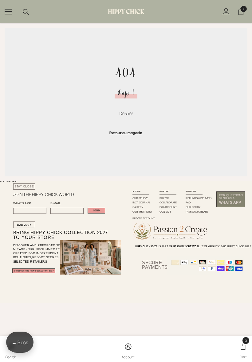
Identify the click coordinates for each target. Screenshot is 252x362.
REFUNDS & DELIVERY (199, 198)
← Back (20, 342)
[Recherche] (26, 12)
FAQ (188, 202)
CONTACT (165, 211)
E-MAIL (55, 203)
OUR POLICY (193, 207)
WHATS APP (22, 203)
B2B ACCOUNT (168, 207)
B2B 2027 (24, 224)
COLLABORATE (168, 202)
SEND (96, 210)
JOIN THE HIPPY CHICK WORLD (43, 194)
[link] (128, 349)
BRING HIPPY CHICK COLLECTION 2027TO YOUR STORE (54, 235)
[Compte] (226, 11)
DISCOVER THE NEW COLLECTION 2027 (34, 271)
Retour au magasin (125, 132)
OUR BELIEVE (140, 198)
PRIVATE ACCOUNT (143, 218)
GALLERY (137, 207)
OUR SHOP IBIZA (142, 211)
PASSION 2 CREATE (197, 211)
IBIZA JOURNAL (141, 202)
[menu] (8, 11)
